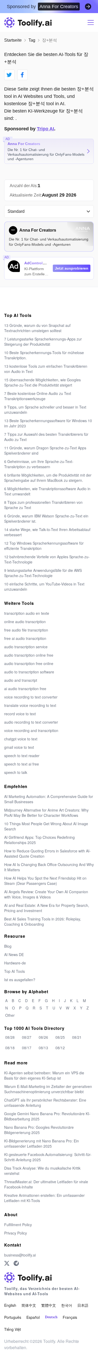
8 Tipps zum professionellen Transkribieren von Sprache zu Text (43, 505)
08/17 (26, 1047)
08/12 (60, 1047)
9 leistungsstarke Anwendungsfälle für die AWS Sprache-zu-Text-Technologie (43, 573)
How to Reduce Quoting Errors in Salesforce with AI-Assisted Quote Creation (47, 853)
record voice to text (20, 713)
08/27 (26, 1037)
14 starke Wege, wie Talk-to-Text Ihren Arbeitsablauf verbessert (47, 532)
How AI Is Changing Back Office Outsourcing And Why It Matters (49, 867)
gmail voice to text (19, 747)
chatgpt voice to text (20, 738)
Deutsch (51, 1317)
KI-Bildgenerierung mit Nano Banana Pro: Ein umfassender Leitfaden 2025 (41, 1143)
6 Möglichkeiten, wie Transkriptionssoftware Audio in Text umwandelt (47, 491)
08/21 (77, 1037)
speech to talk (15, 772)
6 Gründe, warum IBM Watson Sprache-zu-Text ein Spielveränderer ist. (46, 518)
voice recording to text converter (30, 697)
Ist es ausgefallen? (19, 979)
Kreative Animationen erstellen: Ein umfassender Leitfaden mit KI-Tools (44, 1198)
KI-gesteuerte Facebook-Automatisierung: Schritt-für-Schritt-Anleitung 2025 (47, 1157)
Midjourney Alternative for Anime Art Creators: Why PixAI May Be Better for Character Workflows (46, 812)
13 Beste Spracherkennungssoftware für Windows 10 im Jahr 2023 (48, 423)
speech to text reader (21, 755)
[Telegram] (16, 1263)
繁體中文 (48, 1305)
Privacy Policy (15, 1233)
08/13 (43, 1047)
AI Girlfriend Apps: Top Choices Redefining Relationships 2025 (39, 840)
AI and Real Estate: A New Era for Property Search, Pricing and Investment (46, 908)
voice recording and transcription (31, 730)
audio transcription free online (28, 663)
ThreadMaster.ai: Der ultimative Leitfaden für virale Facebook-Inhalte (46, 1184)
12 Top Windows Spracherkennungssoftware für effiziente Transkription (44, 545)
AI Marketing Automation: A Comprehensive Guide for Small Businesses (48, 799)
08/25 (60, 1037)
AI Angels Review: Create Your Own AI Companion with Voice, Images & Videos (46, 894)
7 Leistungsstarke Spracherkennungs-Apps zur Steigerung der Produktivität (43, 341)
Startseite (13, 40)
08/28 (10, 1037)
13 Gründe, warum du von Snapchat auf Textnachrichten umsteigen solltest (37, 328)
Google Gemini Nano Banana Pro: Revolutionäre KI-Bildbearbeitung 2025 (47, 1116)
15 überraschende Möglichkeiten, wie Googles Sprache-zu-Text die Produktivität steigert (42, 382)
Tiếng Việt (12, 1329)
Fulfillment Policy (18, 1224)
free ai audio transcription (25, 638)
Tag (31, 40)
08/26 (43, 1037)
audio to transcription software (29, 671)
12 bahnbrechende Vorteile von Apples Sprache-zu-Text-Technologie (47, 559)
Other (10, 1015)
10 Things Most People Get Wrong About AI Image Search (46, 826)
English (10, 1305)
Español (33, 1317)
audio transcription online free (28, 655)
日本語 (82, 1305)
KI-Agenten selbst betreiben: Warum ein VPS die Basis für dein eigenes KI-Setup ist (44, 1075)
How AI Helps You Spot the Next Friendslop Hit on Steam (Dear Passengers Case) (45, 880)
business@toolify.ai (20, 1255)
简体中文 (28, 1305)
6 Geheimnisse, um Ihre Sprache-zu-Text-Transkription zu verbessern (38, 464)
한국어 (66, 1305)
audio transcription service (26, 646)
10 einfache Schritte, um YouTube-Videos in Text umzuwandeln (44, 586)
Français (70, 1317)
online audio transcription (25, 621)
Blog (7, 946)
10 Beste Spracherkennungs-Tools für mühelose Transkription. (44, 355)
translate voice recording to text (30, 705)
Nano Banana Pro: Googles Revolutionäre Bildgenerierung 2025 (39, 1130)
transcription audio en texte (26, 613)
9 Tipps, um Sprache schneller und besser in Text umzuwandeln (45, 409)
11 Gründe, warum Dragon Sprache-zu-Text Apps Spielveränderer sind (45, 450)
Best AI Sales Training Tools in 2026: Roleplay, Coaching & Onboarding (42, 921)
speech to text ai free (21, 764)
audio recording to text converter (31, 722)
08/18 (10, 1047)
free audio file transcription (26, 630)
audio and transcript (20, 680)
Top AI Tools (14, 971)
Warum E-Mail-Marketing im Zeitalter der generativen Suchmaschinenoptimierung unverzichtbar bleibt (48, 1089)
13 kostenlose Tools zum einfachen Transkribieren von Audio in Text (45, 369)
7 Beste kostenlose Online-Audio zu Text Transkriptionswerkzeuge (37, 396)
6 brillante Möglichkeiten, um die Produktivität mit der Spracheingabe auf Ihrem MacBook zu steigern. (47, 477)
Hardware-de (15, 962)
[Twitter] (6, 1263)
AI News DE (14, 954)
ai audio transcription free (25, 688)
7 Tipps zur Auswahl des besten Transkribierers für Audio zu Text (46, 437)
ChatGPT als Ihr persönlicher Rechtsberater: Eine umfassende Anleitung (45, 1102)
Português (12, 1317)
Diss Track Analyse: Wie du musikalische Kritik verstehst (42, 1170)
